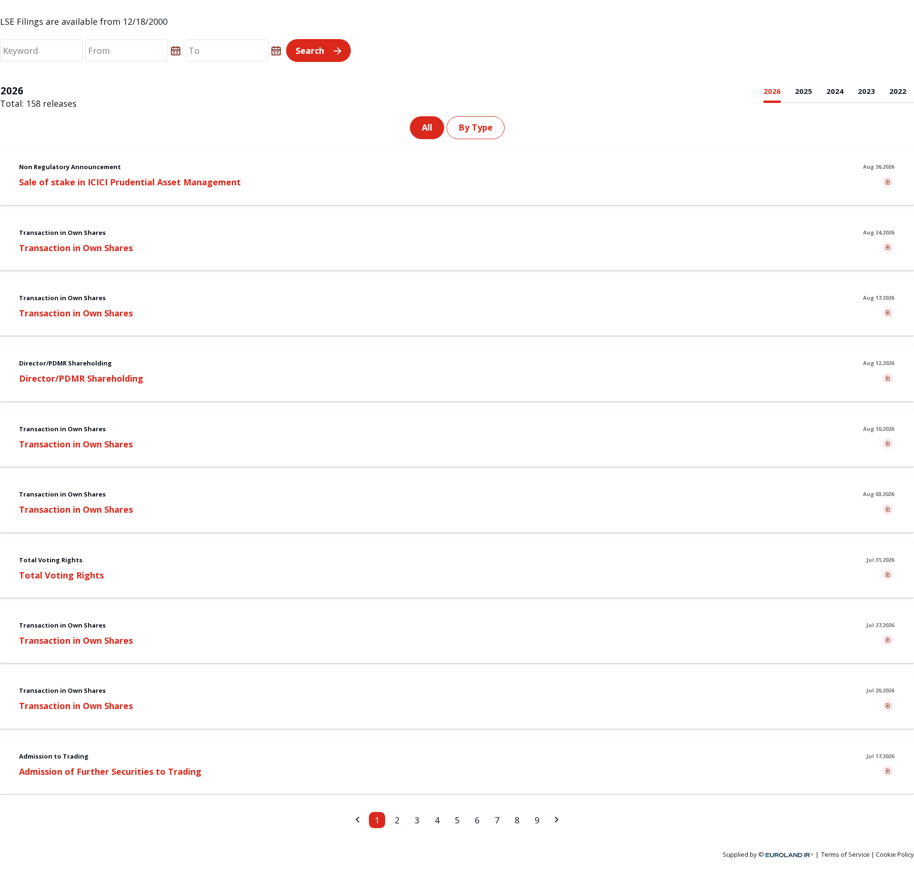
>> (559, 820)
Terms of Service (845, 854)
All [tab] (427, 127)
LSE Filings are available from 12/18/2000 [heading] (84, 21)
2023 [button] (866, 91)
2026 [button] (772, 91)
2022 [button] (897, 91)
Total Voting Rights (61, 575)
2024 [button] (835, 91)
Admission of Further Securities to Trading (110, 771)
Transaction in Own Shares (76, 247)
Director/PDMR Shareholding (81, 378)
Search (310, 50)
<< (354, 820)
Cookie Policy (895, 854)
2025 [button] (803, 91)
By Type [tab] (475, 127)
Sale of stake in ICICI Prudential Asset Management (130, 182)
